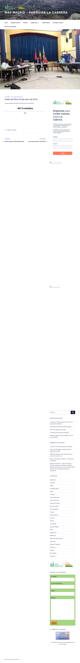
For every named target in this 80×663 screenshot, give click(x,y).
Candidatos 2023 (54, 488)
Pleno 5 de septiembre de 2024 (58, 429)
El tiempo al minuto (58, 22)
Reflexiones (53, 535)
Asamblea (52, 482)
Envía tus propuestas (10, 26)
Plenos (14, 130)
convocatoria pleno (55, 497)
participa (19, 96)
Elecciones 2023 (54, 506)
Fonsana (52, 512)
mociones (52, 518)
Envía (54, 623)
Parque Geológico (54, 526)
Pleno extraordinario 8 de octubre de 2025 (60, 426)
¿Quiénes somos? (15, 22)
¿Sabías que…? (35, 22)
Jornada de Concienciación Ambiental (59, 432)
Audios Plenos (46, 22)
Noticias (25, 22)
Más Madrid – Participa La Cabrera (36, 12)
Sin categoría (53, 553)
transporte (52, 556)
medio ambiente (54, 515)
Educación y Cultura (55, 503)
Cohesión (52, 494)
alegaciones (53, 479)
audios (9, 130)
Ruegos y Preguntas (55, 544)
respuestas (52, 541)
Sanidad (52, 550)
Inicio (6, 22)
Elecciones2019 (54, 509)
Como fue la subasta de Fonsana (64, 446)
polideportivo (53, 532)
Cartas (51, 491)
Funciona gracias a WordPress (11, 659)
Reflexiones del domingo (56, 538)
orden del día (53, 523)
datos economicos (54, 500)
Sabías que (52, 547)
